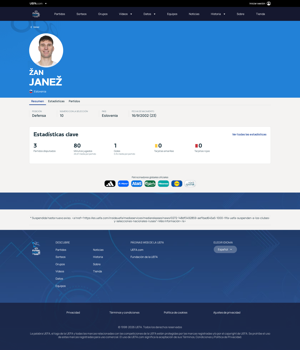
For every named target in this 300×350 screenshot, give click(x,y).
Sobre (97, 264)
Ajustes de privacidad (226, 312)
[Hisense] (163, 183)
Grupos (60, 264)
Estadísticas (56, 101)
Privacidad (73, 312)
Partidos (74, 101)
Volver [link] (36, 27)
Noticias (98, 250)
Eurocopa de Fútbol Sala (36, 14)
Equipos (61, 286)
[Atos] (136, 183)
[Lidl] (176, 183)
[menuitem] (61, 14)
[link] (59, 14)
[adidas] (110, 183)
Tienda (97, 271)
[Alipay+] (123, 183)
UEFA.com (137, 250)
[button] (125, 14)
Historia (98, 257)
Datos (59, 278)
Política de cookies (175, 312)
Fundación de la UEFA (144, 257)
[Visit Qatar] (190, 183)
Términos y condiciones (124, 312)
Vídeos (60, 271)
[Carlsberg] (150, 183)
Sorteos (60, 257)
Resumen (37, 101)
